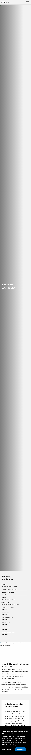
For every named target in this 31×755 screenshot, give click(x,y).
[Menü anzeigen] (27, 2)
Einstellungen (6, 749)
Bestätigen (20, 749)
